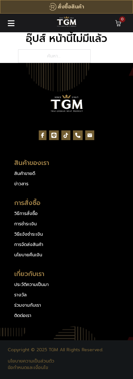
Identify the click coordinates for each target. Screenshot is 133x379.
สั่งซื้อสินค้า (71, 7)
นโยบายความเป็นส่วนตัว (31, 361)
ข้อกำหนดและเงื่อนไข (28, 367)
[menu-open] (11, 23)
